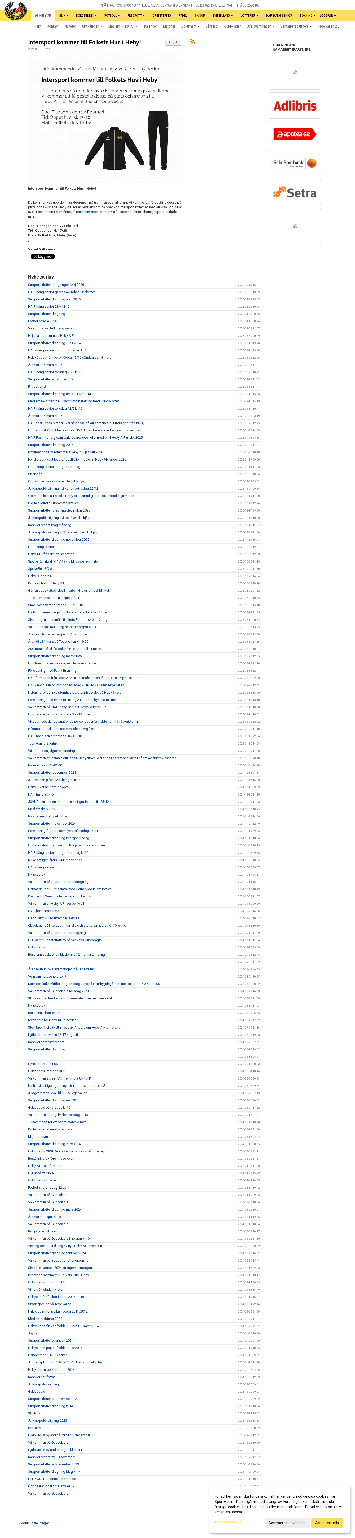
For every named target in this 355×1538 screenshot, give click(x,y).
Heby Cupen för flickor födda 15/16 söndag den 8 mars (69, 357)
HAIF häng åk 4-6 (41, 794)
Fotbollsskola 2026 (42, 321)
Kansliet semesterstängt (46, 1042)
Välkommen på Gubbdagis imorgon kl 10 (59, 1238)
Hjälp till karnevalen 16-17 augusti (53, 1035)
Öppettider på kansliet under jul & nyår (56, 481)
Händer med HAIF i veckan (48, 1355)
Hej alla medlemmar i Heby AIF (51, 336)
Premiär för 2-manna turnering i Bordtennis (59, 896)
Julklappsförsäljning (43, 1384)
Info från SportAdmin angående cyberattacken (63, 663)
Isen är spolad (38, 1428)
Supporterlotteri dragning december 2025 (59, 510)
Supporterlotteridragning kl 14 (50, 1406)
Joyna (32, 1333)
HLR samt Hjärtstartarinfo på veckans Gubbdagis (65, 940)
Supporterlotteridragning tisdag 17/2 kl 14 (59, 394)
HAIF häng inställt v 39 (44, 911)
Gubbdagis (36, 947)
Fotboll (110, 15)
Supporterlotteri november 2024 (52, 823)
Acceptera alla (327, 1523)
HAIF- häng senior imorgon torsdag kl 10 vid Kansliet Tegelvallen (76, 685)
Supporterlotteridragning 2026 (50, 445)
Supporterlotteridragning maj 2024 (54, 1100)
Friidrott (135, 15)
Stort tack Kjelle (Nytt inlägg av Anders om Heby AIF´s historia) (74, 1027)
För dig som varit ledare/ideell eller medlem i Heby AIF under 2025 (77, 459)
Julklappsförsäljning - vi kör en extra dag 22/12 (63, 488)
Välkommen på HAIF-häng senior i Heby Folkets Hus (67, 707)
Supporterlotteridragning (46, 314)
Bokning (306, 15)
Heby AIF (44, 15)
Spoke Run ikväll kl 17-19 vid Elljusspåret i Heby (63, 561)
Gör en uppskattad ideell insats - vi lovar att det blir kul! (69, 590)
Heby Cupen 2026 (41, 576)
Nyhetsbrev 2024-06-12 (45, 1064)
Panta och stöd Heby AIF (46, 583)
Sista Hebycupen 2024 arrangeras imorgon (60, 1268)
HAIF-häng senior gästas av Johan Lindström (62, 292)
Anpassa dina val (228, 1522)
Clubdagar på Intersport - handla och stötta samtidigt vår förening (77, 925)
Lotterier (248, 15)
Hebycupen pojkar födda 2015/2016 (55, 1348)
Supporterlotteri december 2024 (52, 772)
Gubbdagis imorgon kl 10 (47, 1071)
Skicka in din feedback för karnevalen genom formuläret (70, 998)
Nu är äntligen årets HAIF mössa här (55, 860)
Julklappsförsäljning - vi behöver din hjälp (59, 518)
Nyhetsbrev (36, 874)
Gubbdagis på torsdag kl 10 (49, 1107)
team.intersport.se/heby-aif (96, 212)
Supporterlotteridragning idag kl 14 (54, 1472)
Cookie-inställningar (34, 1523)
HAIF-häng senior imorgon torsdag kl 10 (58, 350)
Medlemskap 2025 (42, 809)
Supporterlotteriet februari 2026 (51, 379)
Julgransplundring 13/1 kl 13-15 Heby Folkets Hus (65, 1362)
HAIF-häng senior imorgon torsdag (54, 467)
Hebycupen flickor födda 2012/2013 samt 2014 (63, 1326)
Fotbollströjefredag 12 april (48, 1188)
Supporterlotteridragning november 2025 (58, 539)
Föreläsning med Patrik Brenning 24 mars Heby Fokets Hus (72, 700)
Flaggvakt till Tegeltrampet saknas (53, 918)
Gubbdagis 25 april (42, 1180)
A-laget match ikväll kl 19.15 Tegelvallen (57, 1093)
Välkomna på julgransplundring (51, 751)
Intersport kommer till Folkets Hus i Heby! (84, 42)
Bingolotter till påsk (42, 1231)
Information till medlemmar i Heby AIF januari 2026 (65, 452)
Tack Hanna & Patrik (43, 743)
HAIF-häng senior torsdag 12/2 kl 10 (55, 408)
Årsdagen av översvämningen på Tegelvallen (61, 969)
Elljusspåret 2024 (41, 1173)
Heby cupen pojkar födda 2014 (51, 1370)
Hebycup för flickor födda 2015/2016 (56, 1297)
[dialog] (279, 1509)
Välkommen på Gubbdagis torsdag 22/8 (58, 991)
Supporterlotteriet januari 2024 (50, 1340)
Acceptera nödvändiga (287, 1523)
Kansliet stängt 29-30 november (51, 1457)
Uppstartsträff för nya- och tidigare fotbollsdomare (66, 845)
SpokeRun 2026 (40, 569)
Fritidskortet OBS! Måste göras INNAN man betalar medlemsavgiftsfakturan (84, 430)
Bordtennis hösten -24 (44, 1013)
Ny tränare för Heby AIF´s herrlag (52, 1020)
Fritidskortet (37, 387)
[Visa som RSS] (192, 42)
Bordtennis (85, 15)
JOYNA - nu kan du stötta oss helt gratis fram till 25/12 (68, 802)
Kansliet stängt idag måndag (49, 525)
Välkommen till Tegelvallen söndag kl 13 (58, 1115)
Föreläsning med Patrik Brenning (52, 671)
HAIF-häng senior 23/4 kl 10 (48, 306)
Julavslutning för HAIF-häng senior (54, 780)
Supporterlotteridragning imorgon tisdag (58, 838)
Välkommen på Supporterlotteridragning (58, 882)
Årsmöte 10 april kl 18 (44, 1217)
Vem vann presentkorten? (47, 976)
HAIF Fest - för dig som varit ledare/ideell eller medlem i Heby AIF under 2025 (85, 438)
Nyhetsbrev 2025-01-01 (45, 765)
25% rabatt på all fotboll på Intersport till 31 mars (64, 649)
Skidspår (35, 474)
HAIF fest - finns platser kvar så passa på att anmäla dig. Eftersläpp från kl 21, (86, 423)
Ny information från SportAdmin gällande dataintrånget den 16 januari (80, 678)
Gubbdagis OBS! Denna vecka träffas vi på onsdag (66, 1151)
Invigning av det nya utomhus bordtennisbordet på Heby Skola (74, 692)
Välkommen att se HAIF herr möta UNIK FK (59, 1078)
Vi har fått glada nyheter (45, 1289)
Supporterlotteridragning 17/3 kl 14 (54, 343)
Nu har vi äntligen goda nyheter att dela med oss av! (66, 1086)
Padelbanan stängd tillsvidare (50, 1129)
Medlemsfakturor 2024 (45, 1319)
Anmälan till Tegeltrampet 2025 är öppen (58, 634)
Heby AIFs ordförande (44, 1166)
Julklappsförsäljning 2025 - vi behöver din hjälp (63, 532)
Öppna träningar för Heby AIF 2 (51, 1486)
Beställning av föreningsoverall (51, 1158)
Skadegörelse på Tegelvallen (49, 1304)
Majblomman (38, 1137)
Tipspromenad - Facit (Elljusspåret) (54, 598)
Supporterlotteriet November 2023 (53, 1464)
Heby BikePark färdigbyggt (48, 787)
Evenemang (221, 15)
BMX (62, 15)
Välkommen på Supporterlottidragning (57, 933)
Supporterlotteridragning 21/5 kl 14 (54, 1144)
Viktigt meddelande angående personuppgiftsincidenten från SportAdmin (83, 721)
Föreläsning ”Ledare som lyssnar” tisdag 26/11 (63, 831)
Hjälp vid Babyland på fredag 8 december (59, 1435)
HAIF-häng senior (41, 547)
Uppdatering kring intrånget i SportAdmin (59, 714)
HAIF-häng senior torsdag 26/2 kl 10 (55, 372)
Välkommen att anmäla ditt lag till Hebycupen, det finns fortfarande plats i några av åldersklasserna (102, 758)
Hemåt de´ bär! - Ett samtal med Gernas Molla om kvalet (69, 889)
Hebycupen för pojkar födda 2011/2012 (58, 1311)
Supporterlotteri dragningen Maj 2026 (56, 285)
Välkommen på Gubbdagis (48, 1195)
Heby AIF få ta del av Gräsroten (51, 554)
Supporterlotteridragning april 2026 (54, 299)
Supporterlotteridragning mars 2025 (55, 656)
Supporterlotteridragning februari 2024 (57, 1253)
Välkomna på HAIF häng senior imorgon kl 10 (62, 627)
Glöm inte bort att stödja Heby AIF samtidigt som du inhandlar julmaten (81, 496)
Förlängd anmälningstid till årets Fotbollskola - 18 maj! (68, 612)
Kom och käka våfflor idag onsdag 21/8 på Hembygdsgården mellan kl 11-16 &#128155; (94, 984)
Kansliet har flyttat (41, 1377)
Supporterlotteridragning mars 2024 (55, 1209)
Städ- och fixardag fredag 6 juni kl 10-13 (58, 605)
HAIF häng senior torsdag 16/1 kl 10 (55, 736)
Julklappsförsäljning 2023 (47, 1421)
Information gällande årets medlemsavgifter (61, 729)
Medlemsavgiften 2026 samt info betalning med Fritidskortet (73, 401)
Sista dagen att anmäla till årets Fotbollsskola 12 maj (67, 620)
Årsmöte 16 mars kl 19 (45, 365)
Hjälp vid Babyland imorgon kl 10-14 (55, 1450)
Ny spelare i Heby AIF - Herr (48, 816)
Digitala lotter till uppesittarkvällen (53, 503)
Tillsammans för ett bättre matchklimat (57, 1122)
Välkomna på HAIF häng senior (51, 328)
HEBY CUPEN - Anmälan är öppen (52, 1479)
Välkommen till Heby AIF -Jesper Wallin (57, 904)
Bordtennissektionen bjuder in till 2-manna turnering (66, 955)
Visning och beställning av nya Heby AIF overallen (65, 1246)
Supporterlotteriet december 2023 (53, 1399)
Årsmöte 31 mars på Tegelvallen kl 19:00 (58, 641)
